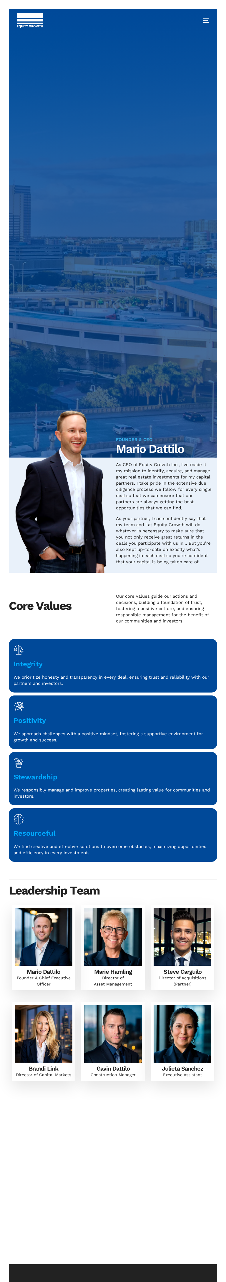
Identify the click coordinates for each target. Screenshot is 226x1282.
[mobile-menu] (201, 20)
